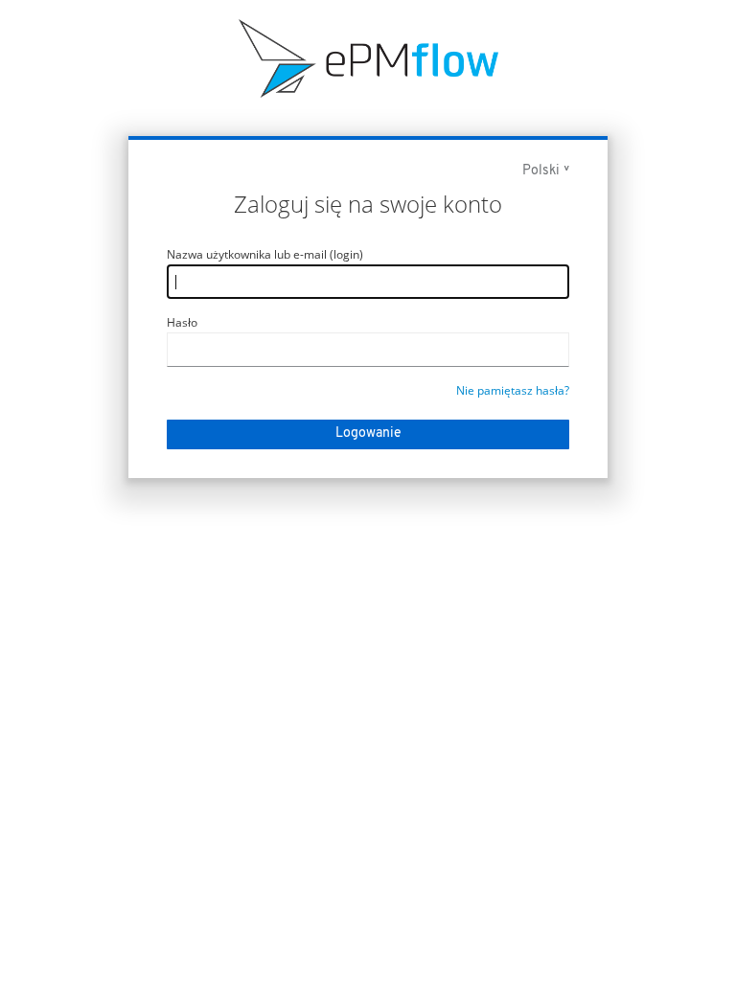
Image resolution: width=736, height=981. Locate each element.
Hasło (182, 322)
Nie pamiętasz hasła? (512, 390)
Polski (541, 171)
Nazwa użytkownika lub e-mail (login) (265, 254)
